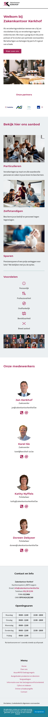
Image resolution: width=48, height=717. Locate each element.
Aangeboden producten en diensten (25, 676)
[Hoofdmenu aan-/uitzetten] (43, 4)
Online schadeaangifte (24, 688)
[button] (12, 51)
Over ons (24, 669)
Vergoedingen (25, 679)
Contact (24, 692)
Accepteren (39, 712)
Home (24, 666)
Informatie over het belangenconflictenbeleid (25, 682)
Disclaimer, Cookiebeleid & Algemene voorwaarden (21, 703)
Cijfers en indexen (24, 685)
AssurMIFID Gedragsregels (24, 672)
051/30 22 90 (28, 591)
